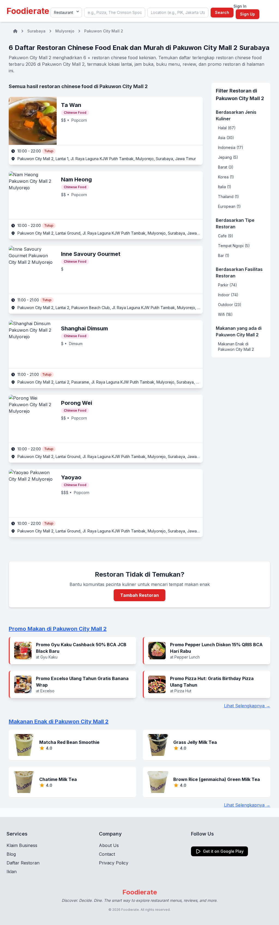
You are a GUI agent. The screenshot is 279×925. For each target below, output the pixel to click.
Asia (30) (226, 137)
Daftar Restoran (23, 863)
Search (222, 12)
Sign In (240, 6)
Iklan (12, 871)
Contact (107, 854)
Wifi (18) (225, 314)
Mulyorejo (64, 31)
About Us (109, 845)
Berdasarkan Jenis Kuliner (236, 115)
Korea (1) (226, 177)
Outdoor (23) (229, 304)
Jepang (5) (228, 157)
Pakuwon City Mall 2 (103, 31)
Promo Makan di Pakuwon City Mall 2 (58, 628)
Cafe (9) (225, 236)
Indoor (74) (228, 294)
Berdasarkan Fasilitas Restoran (239, 273)
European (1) (229, 206)
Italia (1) (224, 186)
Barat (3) (225, 167)
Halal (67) (227, 127)
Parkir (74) (227, 285)
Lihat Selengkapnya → (247, 705)
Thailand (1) (228, 196)
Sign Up (247, 14)
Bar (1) (223, 255)
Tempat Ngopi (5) (234, 245)
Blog (11, 854)
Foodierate (28, 11)
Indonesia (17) (230, 147)
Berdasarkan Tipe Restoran (235, 223)
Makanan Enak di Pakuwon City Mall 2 (236, 347)
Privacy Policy (113, 863)
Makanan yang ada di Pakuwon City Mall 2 (239, 331)
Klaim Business (22, 845)
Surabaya (36, 31)
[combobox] (114, 12)
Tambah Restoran (139, 595)
